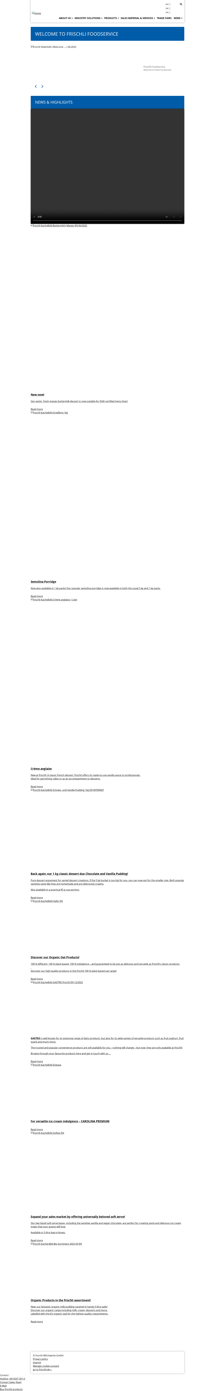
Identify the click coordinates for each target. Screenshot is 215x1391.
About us (65, 18)
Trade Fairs (164, 18)
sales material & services (137, 18)
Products (110, 18)
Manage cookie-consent (46, 1366)
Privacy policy (40, 1359)
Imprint (37, 1362)
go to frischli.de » (42, 1369)
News (177, 18)
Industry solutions (87, 18)
